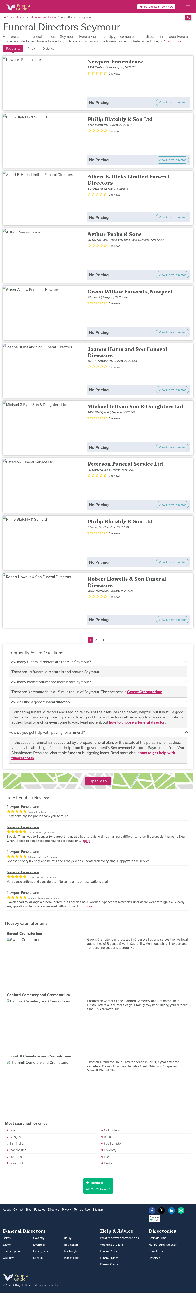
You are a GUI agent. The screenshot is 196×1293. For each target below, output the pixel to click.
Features (39, 1209)
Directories (162, 1231)
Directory (53, 1209)
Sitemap (98, 1209)
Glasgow (15, 1137)
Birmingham (17, 1143)
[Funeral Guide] (5, 17)
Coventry (109, 1150)
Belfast (108, 1137)
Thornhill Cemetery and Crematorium (39, 1056)
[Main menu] (188, 6)
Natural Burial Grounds (163, 1244)
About (7, 1209)
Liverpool (16, 1156)
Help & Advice (116, 1231)
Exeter (108, 1156)
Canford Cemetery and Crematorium (38, 995)
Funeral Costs (108, 1251)
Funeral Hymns (109, 1257)
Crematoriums (157, 1238)
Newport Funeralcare (23, 806)
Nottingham (111, 1130)
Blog (28, 1209)
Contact (18, 1209)
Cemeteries (156, 1251)
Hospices (154, 1257)
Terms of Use (82, 1209)
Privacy (66, 1209)
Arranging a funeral (111, 1244)
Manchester (17, 1150)
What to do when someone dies (119, 1238)
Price (31, 48)
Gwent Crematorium (144, 692)
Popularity (13, 48)
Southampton (112, 1143)
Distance (48, 48)
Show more (173, 41)
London (14, 1130)
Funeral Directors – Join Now (156, 6)
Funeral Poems (109, 1264)
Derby (108, 1163)
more (86, 840)
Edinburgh (16, 1163)
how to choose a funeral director (137, 722)
